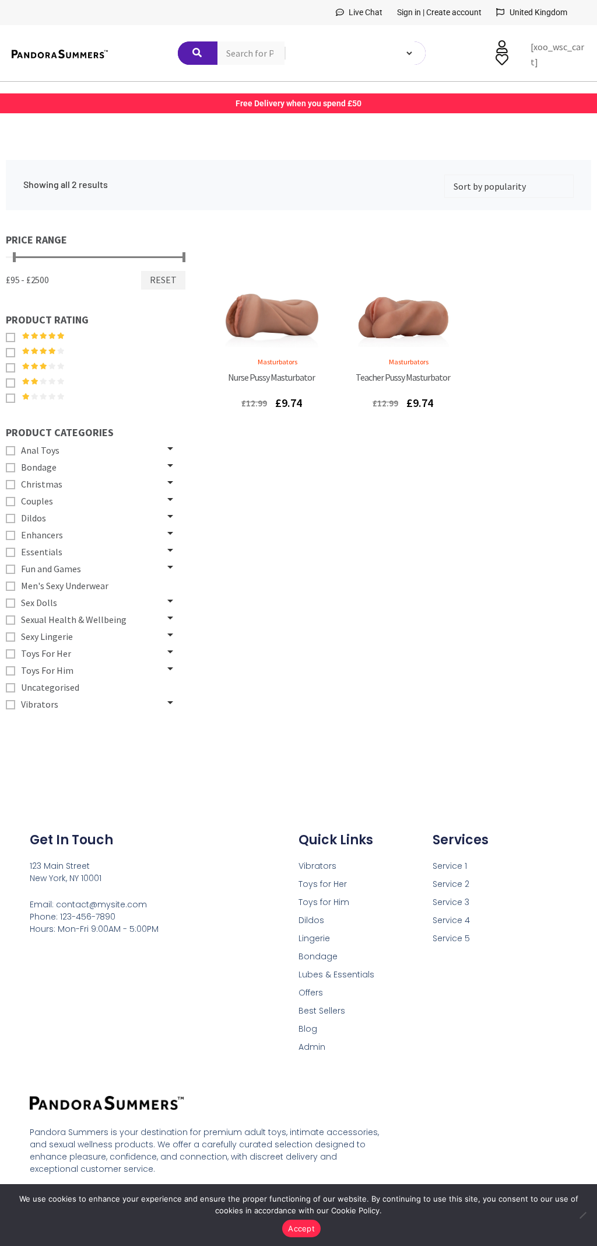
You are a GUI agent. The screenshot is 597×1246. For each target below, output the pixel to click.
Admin (311, 1047)
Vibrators (317, 866)
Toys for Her (322, 884)
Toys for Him (323, 902)
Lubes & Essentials (336, 974)
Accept (301, 1228)
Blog (307, 1029)
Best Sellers (321, 1011)
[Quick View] (257, 337)
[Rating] (13, 337)
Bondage (318, 956)
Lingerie (314, 938)
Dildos (311, 920)
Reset (163, 280)
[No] (582, 1215)
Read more (286, 337)
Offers (310, 992)
